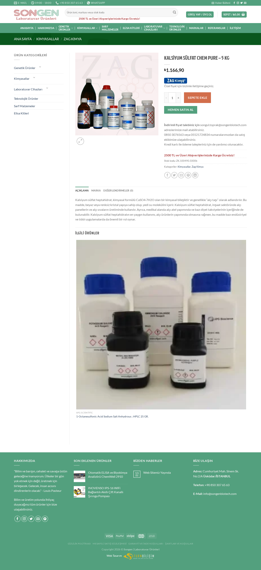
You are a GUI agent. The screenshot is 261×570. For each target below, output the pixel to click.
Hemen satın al (181, 109)
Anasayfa (26, 28)
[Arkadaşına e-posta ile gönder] (181, 175)
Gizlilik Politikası (79, 543)
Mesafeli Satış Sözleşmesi (109, 543)
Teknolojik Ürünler (177, 28)
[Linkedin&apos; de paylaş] (195, 175)
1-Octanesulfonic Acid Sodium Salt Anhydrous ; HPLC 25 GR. (112, 416)
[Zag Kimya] (175, 81)
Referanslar (217, 28)
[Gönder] (174, 12)
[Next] (89, 139)
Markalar (196, 28)
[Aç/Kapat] (40, 67)
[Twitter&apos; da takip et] (241, 3)
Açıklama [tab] (82, 190)
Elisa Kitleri (131, 28)
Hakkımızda (46, 28)
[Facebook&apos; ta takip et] (234, 3)
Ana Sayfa (23, 39)
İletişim (235, 28)
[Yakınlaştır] (80, 141)
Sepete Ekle (197, 97)
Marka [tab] (96, 190)
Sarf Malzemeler (110, 28)
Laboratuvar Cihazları (153, 28)
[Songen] (36, 14)
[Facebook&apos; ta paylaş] (167, 175)
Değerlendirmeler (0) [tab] (118, 190)
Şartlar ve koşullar (179, 543)
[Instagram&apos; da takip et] (238, 3)
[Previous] (77, 432)
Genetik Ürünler (65, 28)
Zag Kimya (73, 39)
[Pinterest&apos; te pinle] (188, 175)
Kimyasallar (86, 28)
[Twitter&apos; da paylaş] (174, 175)
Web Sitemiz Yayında (157, 472)
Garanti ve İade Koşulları (145, 543)
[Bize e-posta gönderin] (245, 3)
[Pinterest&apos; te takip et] (45, 519)
